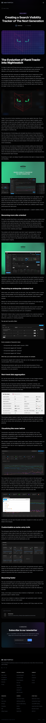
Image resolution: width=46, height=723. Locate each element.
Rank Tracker (3, 675)
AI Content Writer (20, 677)
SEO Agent (3, 679)
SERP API (33, 711)
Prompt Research (20, 680)
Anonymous (10, 613)
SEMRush (18, 708)
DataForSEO (19, 711)
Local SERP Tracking (36, 703)
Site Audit (18, 682)
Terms (43, 719)
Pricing (2, 684)
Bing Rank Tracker (35, 708)
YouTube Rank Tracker (36, 701)
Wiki (2, 708)
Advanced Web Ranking (21, 703)
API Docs (3, 703)
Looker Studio (19, 687)
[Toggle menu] (43, 2)
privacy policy (28, 643)
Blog (2, 698)
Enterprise (3, 681)
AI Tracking (3, 677)
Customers (34, 677)
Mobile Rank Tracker (36, 698)
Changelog (3, 706)
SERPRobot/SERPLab (21, 701)
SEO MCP (18, 690)
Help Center (3, 701)
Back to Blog (6, 8)
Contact (33, 682)
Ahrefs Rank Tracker (20, 698)
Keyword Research (20, 675)
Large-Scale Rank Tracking (37, 706)
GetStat (18, 706)
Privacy (39, 719)
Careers (33, 680)
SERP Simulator (20, 692)
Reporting (18, 685)
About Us (33, 675)
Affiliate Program (4, 711)
